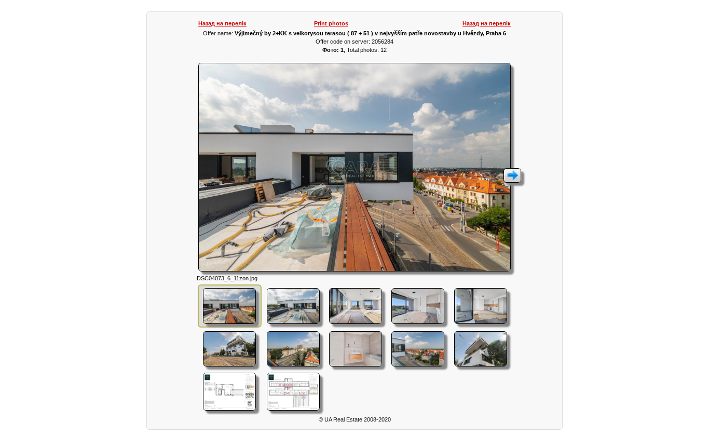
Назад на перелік (222, 23)
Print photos (331, 23)
